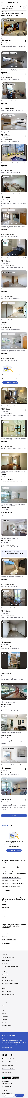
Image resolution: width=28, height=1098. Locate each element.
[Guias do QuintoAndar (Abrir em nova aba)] (9, 1055)
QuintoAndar (5, 825)
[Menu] (2, 2)
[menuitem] (5, 826)
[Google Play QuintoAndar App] (6, 1078)
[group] (14, 34)
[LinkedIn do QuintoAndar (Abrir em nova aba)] (12, 1055)
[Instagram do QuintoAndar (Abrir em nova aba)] (6, 1055)
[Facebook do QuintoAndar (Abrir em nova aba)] (3, 1055)
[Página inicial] (11, 2)
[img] (14, 27)
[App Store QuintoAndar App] (15, 1078)
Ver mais (14, 815)
